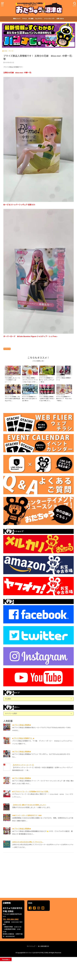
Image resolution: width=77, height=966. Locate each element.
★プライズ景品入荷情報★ (21, 725)
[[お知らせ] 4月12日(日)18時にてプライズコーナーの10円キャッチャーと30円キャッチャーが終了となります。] (7, 844)
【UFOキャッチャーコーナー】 (23, 765)
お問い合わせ (60, 18)
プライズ (7, 348)
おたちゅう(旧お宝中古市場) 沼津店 (37, 952)
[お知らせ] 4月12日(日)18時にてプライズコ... (27, 842)
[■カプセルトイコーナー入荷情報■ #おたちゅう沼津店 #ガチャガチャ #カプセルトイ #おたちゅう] (7, 793)
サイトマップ (31, 946)
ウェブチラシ (38, 18)
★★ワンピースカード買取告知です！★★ (27, 815)
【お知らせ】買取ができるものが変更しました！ (29, 805)
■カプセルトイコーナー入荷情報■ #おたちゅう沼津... (30, 791)
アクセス (24, 18)
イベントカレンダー (49, 18)
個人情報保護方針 (43, 946)
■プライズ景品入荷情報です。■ (23, 738)
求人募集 (30, 18)
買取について (16, 18)
